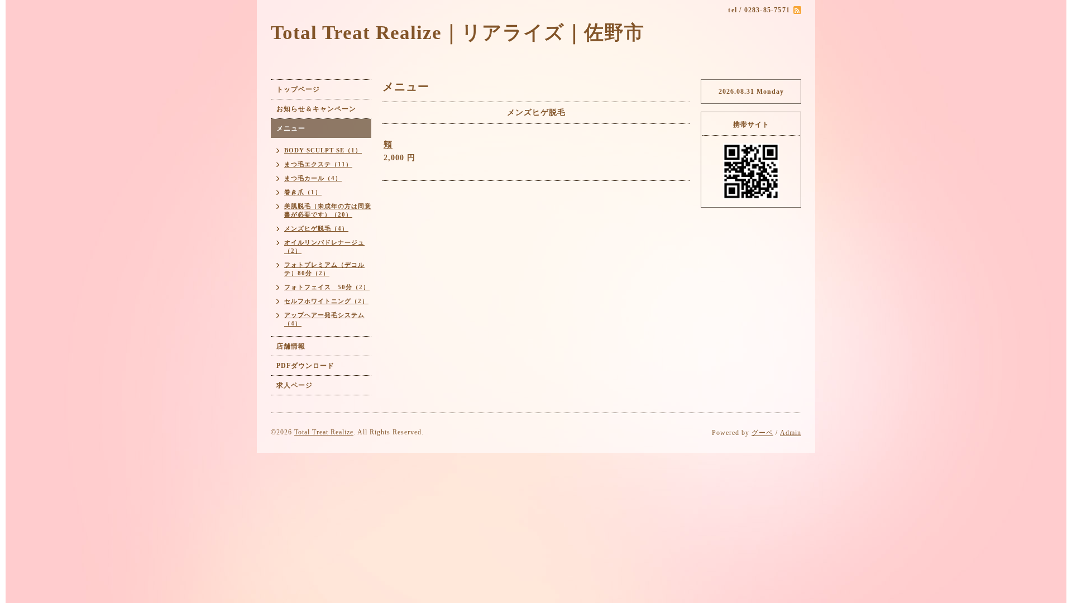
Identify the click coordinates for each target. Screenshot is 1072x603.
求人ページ (294, 385)
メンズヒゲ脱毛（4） (316, 228)
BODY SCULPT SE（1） (323, 150)
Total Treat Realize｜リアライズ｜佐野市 (457, 33)
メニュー (290, 128)
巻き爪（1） (303, 192)
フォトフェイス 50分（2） (327, 287)
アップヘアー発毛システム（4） (324, 319)
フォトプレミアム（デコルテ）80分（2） (324, 268)
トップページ (298, 89)
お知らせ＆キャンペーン (316, 109)
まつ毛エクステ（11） (318, 164)
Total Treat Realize (323, 432)
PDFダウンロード (305, 366)
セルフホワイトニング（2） (326, 301)
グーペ (762, 433)
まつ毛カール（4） (313, 178)
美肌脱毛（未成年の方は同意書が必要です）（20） (327, 210)
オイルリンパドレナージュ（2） (324, 246)
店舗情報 (290, 346)
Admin (790, 433)
